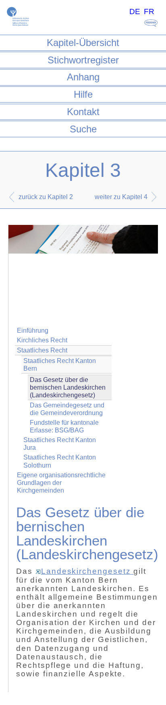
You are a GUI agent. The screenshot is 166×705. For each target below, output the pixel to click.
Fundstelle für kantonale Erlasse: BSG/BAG (64, 426)
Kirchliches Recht (42, 340)
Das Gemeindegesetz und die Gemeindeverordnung (67, 409)
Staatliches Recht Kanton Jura (59, 443)
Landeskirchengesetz (87, 571)
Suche (83, 129)
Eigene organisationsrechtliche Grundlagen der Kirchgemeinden (61, 483)
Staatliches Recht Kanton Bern (59, 364)
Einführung (32, 330)
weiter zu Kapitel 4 (121, 196)
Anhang (83, 76)
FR (149, 11)
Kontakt (83, 111)
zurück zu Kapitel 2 (46, 196)
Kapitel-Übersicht (83, 42)
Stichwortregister (83, 60)
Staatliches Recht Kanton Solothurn (59, 461)
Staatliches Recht (42, 350)
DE (134, 11)
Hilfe (83, 94)
